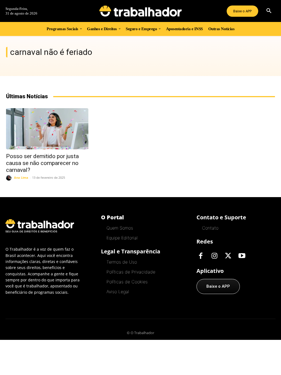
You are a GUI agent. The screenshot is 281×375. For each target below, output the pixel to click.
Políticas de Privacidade (130, 272)
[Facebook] (200, 256)
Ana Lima (21, 177)
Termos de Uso (121, 262)
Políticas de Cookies (127, 281)
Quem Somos (119, 228)
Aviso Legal (117, 291)
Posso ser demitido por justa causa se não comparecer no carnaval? (42, 163)
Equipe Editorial (121, 237)
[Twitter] (228, 256)
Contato (210, 228)
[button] (269, 11)
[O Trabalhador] (140, 10)
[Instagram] (214, 256)
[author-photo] (9, 178)
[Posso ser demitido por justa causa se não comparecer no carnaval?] (47, 128)
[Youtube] (242, 256)
